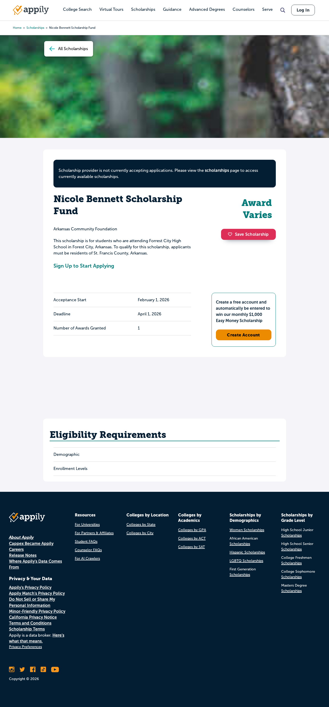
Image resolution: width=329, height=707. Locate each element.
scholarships (217, 170)
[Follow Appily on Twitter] (22, 669)
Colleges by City (139, 533)
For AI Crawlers (87, 558)
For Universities (87, 524)
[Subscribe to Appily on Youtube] (55, 669)
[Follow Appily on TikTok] (43, 669)
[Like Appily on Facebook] (32, 669)
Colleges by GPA (192, 530)
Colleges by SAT (191, 547)
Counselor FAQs (88, 550)
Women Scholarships (247, 530)
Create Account (243, 335)
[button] (231, 234)
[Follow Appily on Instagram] (11, 669)
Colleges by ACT (192, 538)
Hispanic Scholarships (247, 552)
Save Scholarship (252, 234)
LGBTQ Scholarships (246, 561)
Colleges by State (141, 524)
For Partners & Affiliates (94, 533)
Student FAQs (86, 541)
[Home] (31, 10)
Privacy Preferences (25, 647)
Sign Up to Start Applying (83, 266)
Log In (303, 10)
